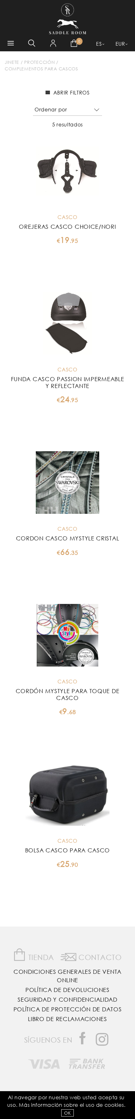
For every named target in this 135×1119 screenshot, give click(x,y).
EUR (120, 43)
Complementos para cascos (41, 69)
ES (99, 43)
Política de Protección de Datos (68, 1009)
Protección (39, 62)
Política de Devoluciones (67, 989)
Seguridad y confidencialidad (67, 999)
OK (67, 1113)
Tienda (40, 957)
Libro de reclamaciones (67, 1018)
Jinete (12, 62)
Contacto (99, 957)
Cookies (114, 1104)
